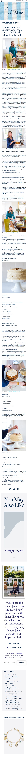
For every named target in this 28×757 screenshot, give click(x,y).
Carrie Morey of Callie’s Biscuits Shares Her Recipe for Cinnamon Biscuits (13, 699)
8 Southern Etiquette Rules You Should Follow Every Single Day (14, 707)
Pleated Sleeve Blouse (14, 148)
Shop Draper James (21, 1)
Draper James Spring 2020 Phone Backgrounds (12, 683)
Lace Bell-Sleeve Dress (14, 69)
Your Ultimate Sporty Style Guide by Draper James (14, 551)
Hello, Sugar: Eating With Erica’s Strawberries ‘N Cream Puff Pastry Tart (13, 691)
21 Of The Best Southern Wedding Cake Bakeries (12, 677)
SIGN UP (21, 662)
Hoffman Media (10, 78)
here (19, 88)
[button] (2, 1)
